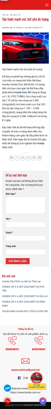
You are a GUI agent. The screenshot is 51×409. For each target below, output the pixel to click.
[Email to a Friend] (28, 158)
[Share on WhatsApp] (11, 158)
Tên (8, 219)
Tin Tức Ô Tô (15, 15)
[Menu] (47, 5)
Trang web (11, 246)
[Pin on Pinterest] (33, 158)
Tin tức (5, 15)
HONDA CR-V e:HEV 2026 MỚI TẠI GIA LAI (25, 296)
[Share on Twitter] (22, 158)
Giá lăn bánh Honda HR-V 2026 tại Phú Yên (25, 311)
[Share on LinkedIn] (39, 158)
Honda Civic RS (22, 92)
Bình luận (11, 194)
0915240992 (38, 349)
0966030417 (12, 349)
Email (9, 232)
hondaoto (37, 28)
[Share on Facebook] (17, 158)
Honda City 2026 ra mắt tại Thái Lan (21, 281)
